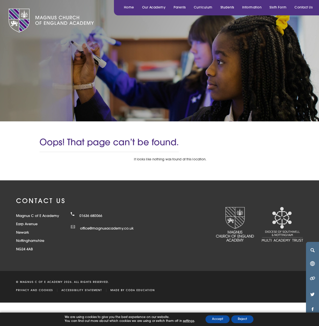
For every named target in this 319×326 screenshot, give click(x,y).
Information (252, 7)
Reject (242, 319)
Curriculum (203, 7)
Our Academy (154, 7)
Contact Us (303, 7)
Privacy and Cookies (34, 290)
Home (129, 7)
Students (227, 7)
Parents (180, 7)
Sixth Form (278, 7)
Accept (217, 319)
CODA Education (140, 290)
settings (188, 321)
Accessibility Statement (81, 290)
